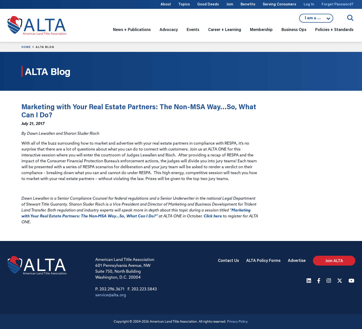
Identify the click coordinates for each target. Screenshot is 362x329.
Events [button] (193, 29)
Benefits (248, 4)
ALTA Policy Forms (263, 260)
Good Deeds (208, 4)
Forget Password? (337, 4)
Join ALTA (334, 260)
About (166, 4)
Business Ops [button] (293, 29)
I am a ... (316, 19)
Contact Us (228, 260)
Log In (309, 4)
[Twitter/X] (340, 281)
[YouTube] (351, 281)
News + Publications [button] (132, 29)
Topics (184, 4)
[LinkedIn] (309, 281)
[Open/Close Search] (350, 18)
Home (26, 47)
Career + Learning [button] (224, 29)
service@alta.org (110, 295)
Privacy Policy (237, 321)
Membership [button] (261, 29)
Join (229, 4)
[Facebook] (319, 281)
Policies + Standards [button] (334, 29)
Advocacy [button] (169, 29)
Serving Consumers (279, 4)
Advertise (297, 260)
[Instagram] (329, 281)
